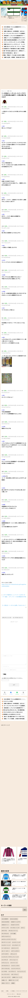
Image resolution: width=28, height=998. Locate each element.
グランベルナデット (6, 936)
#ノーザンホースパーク (18, 617)
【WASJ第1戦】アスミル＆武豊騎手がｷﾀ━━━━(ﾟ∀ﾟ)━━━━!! (14, 26)
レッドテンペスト (6, 974)
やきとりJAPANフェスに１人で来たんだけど (13, 712)
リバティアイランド (16, 968)
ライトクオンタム (6, 968)
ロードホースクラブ (6, 977)
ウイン (23, 927)
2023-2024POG (5, 921)
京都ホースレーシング (17, 977)
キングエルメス (5, 933)
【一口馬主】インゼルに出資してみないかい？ (14, 605)
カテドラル (4, 930)
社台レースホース (5, 983)
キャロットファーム (13, 930)
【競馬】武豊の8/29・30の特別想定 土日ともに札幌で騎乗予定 (14, 31)
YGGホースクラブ (15, 924)
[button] (2, 12)
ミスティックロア (15, 965)
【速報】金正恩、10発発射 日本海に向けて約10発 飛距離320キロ (14, 57)
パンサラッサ (5, 959)
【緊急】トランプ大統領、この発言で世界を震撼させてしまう (14, 718)
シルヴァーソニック (6, 945)
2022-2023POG (14, 919)
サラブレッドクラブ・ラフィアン (9, 939)
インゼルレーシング (15, 927)
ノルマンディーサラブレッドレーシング (10, 956)
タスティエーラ (15, 948)
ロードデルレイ (15, 974)
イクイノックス (5, 927)
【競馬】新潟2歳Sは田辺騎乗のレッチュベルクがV (14, 40)
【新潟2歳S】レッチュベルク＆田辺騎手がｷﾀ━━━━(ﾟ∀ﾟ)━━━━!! (14, 35)
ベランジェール (5, 962)
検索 (25, 909)
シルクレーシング (16, 942)
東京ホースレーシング (13, 980)
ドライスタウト (5, 954)
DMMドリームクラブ (16, 921)
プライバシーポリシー (11, 994)
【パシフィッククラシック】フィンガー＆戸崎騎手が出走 (14, 42)
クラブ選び (13, 933)
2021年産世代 (5, 919)
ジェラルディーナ (16, 945)
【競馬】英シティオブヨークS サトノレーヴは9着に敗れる (14, 46)
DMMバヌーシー (5, 924)
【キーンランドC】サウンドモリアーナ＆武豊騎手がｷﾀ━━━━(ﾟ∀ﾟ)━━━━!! (14, 33)
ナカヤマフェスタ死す (8, 29)
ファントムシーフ (14, 959)
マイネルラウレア (6, 965)
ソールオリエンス (6, 948)
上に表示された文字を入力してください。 (12, 678)
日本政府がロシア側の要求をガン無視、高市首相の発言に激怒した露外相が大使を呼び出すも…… (14, 48)
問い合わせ (19, 994)
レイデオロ (4, 971)
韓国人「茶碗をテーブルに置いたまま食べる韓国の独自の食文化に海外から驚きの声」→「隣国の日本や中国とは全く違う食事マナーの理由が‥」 (14, 55)
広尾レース (4, 980)
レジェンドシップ (21, 971)
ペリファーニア (14, 962)
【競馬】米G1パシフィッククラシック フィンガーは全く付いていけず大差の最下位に (14, 44)
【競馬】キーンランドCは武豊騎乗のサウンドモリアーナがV (14, 37)
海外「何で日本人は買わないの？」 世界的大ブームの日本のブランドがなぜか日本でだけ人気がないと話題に (14, 50)
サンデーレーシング (6, 942)
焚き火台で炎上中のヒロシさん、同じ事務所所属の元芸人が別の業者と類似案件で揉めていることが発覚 (14, 710)
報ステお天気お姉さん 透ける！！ (11, 53)
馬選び (13, 983)
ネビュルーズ (14, 954)
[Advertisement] (14, 74)
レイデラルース (12, 971)
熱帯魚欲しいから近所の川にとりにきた (12, 714)
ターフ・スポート (6, 951)
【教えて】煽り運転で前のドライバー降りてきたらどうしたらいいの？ (14, 716)
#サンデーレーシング (7, 617)
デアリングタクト (15, 951)
